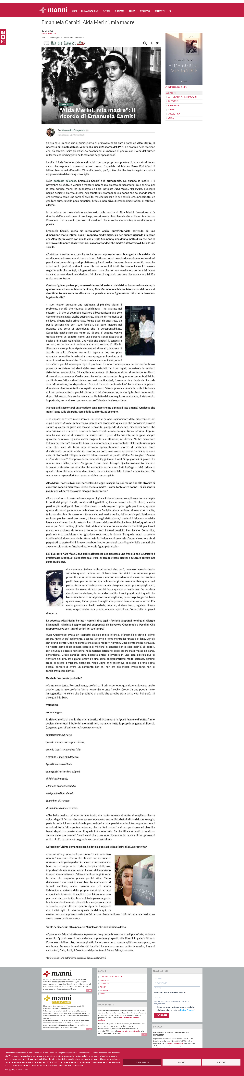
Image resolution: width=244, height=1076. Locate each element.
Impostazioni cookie (142, 1062)
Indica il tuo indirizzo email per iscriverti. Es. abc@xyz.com (171, 1002)
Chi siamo (119, 11)
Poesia (171, 109)
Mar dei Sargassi (49, 34)
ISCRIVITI (162, 1015)
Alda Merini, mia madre (176, 86)
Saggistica (174, 113)
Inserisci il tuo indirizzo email (169, 993)
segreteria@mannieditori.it (128, 1031)
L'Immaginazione (89, 11)
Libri (74, 11)
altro (90, 1030)
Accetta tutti (221, 1062)
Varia (171, 118)
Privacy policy (10, 1070)
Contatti (159, 11)
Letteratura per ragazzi (182, 97)
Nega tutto (181, 1062)
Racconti (173, 101)
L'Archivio (145, 11)
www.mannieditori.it (175, 1043)
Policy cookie (23, 1070)
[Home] (54, 7)
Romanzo (173, 105)
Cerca (132, 11)
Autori (106, 11)
